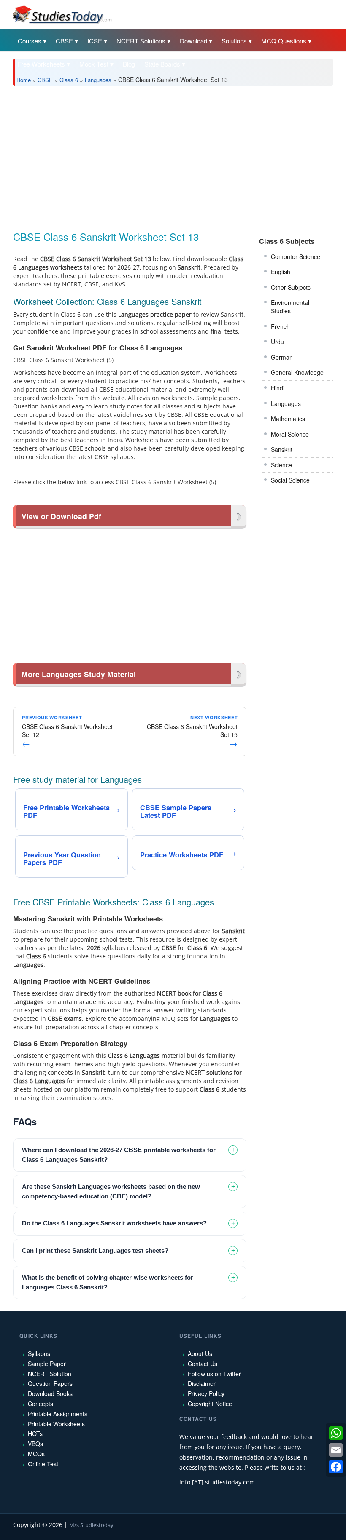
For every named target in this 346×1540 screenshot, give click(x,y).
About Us (200, 1353)
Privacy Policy (206, 1393)
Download (193, 40)
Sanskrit (281, 449)
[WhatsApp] (335, 1433)
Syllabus (39, 1353)
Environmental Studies (290, 306)
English (280, 271)
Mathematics (288, 418)
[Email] (335, 1449)
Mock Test (93, 63)
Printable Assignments (57, 1413)
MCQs (36, 1453)
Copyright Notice (210, 1403)
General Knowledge (297, 372)
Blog (129, 63)
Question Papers (50, 1383)
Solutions (234, 40)
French (280, 326)
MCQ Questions (283, 40)
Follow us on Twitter (214, 1373)
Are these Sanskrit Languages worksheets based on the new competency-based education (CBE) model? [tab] (111, 1191)
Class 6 (68, 80)
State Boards (162, 63)
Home (23, 80)
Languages (98, 80)
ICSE (94, 40)
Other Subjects (291, 287)
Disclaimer (202, 1383)
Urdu (277, 341)
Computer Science (295, 256)
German (282, 357)
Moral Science (290, 434)
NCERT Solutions (140, 40)
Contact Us (202, 1363)
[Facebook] (335, 1466)
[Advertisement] (172, 155)
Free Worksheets (41, 63)
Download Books (50, 1393)
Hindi (277, 388)
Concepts (40, 1403)
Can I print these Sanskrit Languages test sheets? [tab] (95, 1250)
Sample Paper (47, 1363)
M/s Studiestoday (91, 1525)
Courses (29, 40)
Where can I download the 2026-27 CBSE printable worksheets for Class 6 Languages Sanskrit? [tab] (119, 1154)
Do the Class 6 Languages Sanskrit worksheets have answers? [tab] (114, 1223)
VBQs (35, 1443)
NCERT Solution (49, 1373)
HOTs (35, 1433)
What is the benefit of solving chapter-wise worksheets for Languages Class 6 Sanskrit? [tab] (107, 1282)
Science (281, 465)
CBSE (64, 40)
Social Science (290, 480)
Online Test (43, 1464)
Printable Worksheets (56, 1424)
